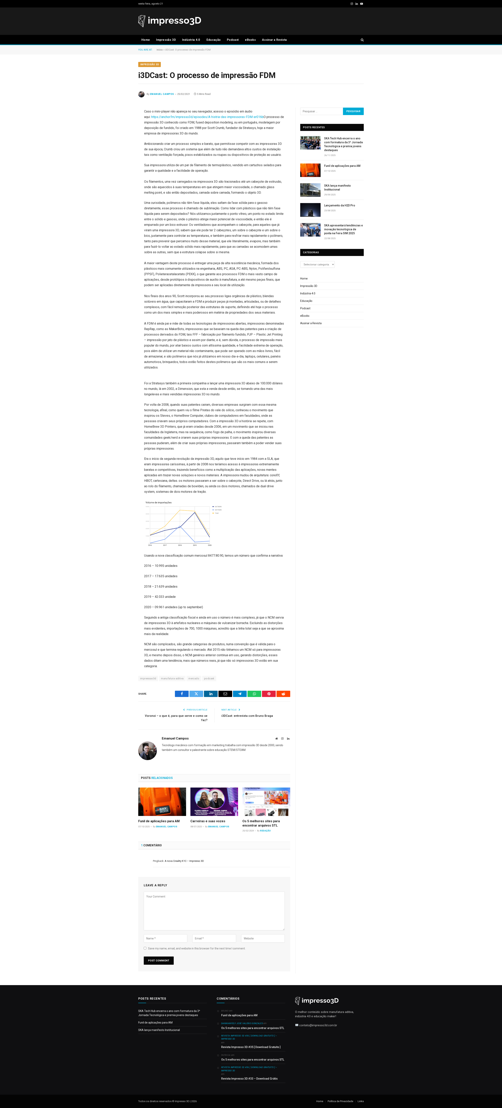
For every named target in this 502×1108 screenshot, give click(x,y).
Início (160, 49)
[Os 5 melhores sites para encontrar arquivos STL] (266, 802)
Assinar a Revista (274, 40)
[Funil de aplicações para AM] (162, 802)
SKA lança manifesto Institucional (337, 187)
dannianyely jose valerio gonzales (242, 1023)
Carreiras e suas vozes (207, 821)
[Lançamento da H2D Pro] (310, 210)
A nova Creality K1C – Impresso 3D (184, 860)
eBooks (250, 40)
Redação (265, 830)
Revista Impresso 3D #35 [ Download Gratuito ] (251, 1047)
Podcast (233, 40)
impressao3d (148, 678)
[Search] (362, 39)
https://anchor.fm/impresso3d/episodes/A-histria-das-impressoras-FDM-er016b (207, 117)
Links (361, 1101)
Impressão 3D (166, 40)
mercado (193, 678)
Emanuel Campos (162, 94)
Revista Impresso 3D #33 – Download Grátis (249, 1078)
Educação (213, 40)
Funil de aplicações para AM (159, 821)
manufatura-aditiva (172, 678)
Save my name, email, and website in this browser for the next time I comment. (197, 948)
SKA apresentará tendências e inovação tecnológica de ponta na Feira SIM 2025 (343, 229)
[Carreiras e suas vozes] (214, 802)
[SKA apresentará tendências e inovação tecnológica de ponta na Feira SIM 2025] (310, 230)
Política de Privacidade (340, 1101)
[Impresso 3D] (169, 21)
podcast (209, 678)
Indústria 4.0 (191, 40)
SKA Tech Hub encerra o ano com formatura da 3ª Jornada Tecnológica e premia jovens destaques (343, 144)
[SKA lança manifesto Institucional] (310, 190)
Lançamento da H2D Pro (339, 205)
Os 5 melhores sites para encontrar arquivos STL (261, 823)
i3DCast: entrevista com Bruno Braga (247, 716)
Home (145, 40)
